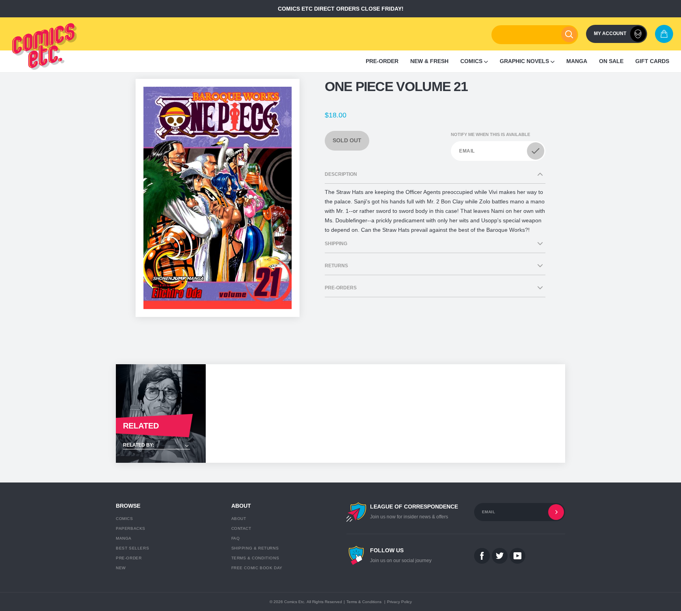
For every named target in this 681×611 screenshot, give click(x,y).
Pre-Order (128, 558)
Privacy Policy (399, 602)
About (238, 518)
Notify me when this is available (490, 134)
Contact (241, 528)
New (121, 568)
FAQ (235, 538)
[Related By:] (161, 445)
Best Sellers (132, 548)
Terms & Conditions (255, 558)
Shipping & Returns (255, 548)
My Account (610, 33)
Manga (124, 538)
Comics (124, 518)
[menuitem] (382, 61)
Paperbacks (130, 528)
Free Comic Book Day (257, 568)
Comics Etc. (294, 602)
